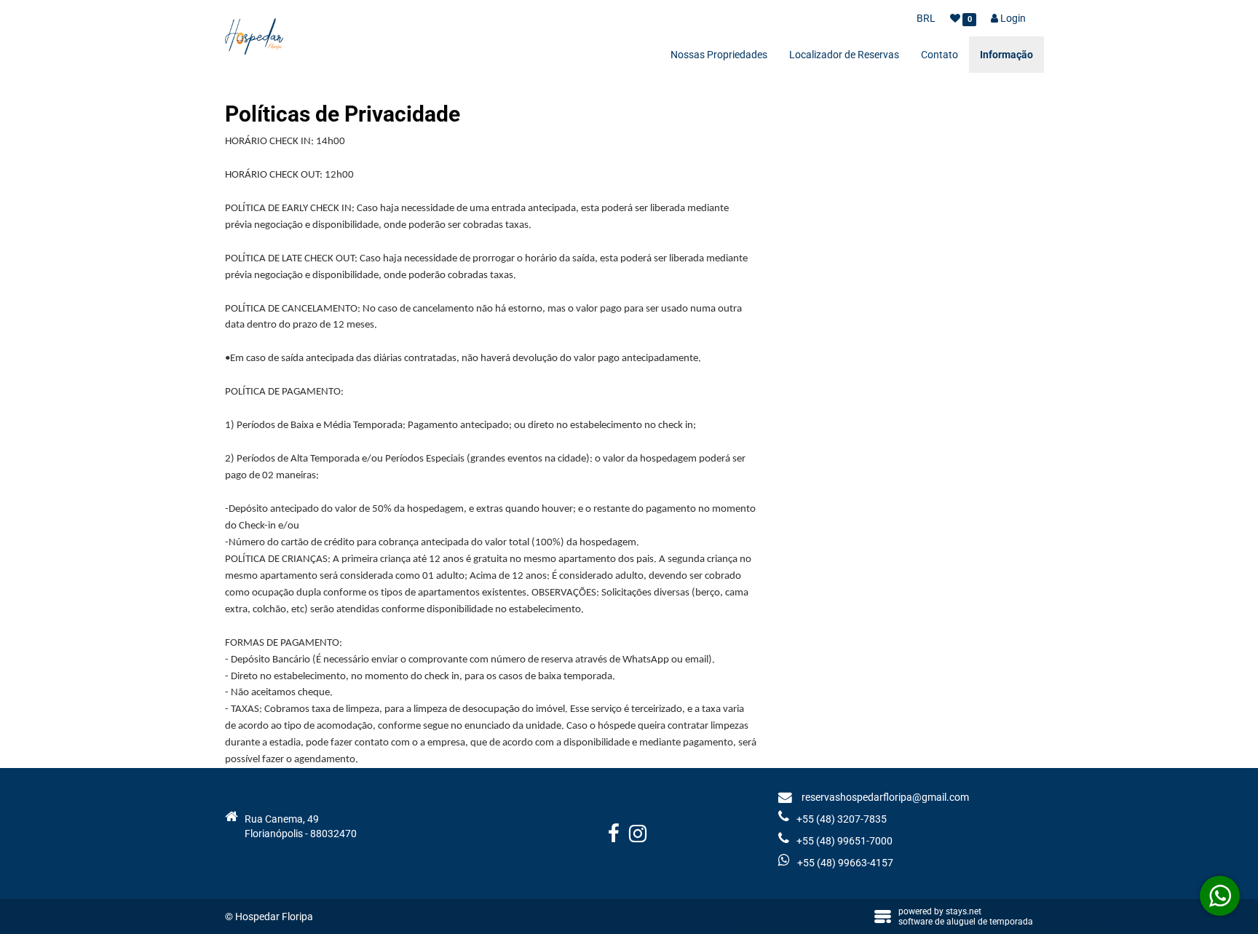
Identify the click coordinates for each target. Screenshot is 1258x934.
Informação (1006, 54)
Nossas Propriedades (718, 54)
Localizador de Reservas (844, 54)
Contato (939, 54)
